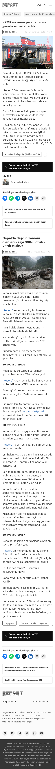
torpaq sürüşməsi (33, 411)
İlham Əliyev (11, 14)
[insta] (12, 733)
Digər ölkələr (9, 32)
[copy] (43, 198)
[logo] (10, 5)
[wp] (11, 198)
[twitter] (24, 198)
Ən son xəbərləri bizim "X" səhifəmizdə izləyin (23, 167)
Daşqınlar (9, 623)
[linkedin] (30, 198)
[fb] (4, 198)
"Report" (7, 310)
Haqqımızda (9, 701)
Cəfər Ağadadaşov (21, 182)
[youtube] (41, 733)
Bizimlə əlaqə (40, 701)
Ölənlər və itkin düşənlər (34, 623)
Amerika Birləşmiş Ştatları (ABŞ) (22, 154)
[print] (37, 198)
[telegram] (17, 198)
